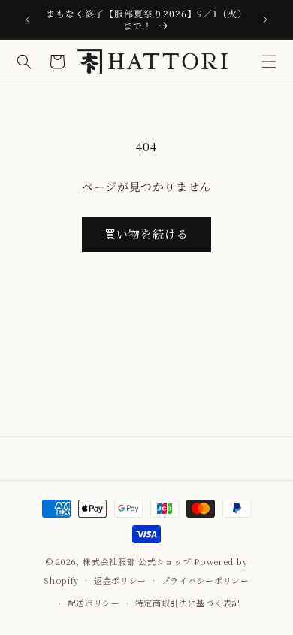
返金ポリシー (120, 580)
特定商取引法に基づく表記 (187, 603)
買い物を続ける (146, 234)
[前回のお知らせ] (27, 19)
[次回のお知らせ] (265, 19)
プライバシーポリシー (205, 580)
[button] (268, 61)
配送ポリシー (94, 603)
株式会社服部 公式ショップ (137, 561)
